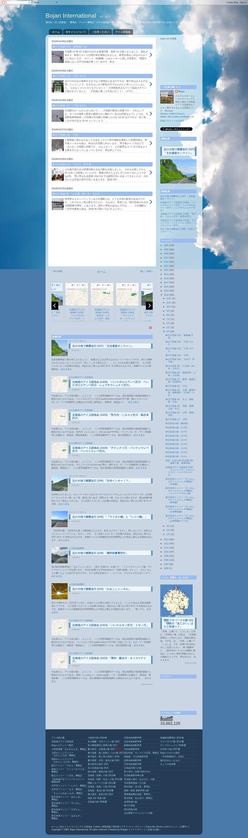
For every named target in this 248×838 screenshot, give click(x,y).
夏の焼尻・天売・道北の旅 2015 (103, 760)
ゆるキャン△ (171, 827)
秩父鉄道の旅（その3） (177, 448)
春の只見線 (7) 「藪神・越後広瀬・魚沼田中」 (181, 380)
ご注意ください (100, 31)
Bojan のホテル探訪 (170, 753)
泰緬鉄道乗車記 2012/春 (172, 738)
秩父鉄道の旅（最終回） (178, 423)
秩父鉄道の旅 (130, 809)
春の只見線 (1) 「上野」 (177, 419)
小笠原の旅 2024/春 (97, 738)
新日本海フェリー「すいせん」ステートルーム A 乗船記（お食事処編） (181, 509)
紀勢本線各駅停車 (133, 760)
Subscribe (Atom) (154, 827)
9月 (168, 311)
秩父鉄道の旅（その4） (177, 444)
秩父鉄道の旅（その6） (177, 436)
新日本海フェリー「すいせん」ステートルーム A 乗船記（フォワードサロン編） (181, 490)
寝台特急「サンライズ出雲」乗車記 (141, 753)
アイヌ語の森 (58, 738)
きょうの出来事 (168, 764)
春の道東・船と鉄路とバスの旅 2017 (106, 753)
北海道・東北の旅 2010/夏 (101, 790)
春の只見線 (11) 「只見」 (178, 355)
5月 (168, 327)
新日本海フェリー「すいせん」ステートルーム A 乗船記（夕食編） (181, 481)
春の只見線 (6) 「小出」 (177, 386)
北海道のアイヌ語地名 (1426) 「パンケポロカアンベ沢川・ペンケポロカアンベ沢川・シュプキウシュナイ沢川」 (178, 206)
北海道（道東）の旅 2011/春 (102, 787)
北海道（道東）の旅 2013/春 (102, 775)
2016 (166, 287)
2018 (166, 278)
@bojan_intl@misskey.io (172, 114)
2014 (166, 295)
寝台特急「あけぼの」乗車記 (138, 798)
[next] (149, 306)
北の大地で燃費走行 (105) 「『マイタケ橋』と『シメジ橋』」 (109, 516)
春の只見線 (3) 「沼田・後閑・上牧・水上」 (181, 407)
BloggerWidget (147, 684)
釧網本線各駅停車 (133, 745)
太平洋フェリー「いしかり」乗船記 (69, 786)
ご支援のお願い (153, 829)
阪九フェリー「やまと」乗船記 (66, 765)
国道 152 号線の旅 (97, 798)
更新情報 (106, 827)
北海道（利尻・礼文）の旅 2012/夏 (105, 779)
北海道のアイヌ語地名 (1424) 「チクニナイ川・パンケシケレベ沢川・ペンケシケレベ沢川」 (178, 223)
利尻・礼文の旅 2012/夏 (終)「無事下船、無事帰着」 (179, 461)
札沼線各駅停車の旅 (134, 775)
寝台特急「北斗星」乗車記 (137, 787)
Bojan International (72, 15)
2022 (166, 262)
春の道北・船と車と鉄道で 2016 (103, 756)
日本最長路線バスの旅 (135, 783)
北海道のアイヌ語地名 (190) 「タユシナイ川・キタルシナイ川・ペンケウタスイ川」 (180, 471)
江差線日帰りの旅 (133, 768)
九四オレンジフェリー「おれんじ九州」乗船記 (63, 754)
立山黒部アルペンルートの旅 (138, 813)
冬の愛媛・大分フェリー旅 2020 (103, 741)
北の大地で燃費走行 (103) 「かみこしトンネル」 (101, 589)
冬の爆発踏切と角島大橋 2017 (102, 745)
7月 (168, 319)
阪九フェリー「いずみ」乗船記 (66, 775)
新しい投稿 (145, 271)
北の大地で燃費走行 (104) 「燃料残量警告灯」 (100, 553)
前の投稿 (57, 271)
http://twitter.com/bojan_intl (181, 117)
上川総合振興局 (76, 548)
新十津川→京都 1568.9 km (137, 772)
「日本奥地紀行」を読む (172, 756)
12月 (168, 298)
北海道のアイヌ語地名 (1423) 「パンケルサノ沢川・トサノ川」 (110, 625)
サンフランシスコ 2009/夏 (173, 745)
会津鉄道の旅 (130, 802)
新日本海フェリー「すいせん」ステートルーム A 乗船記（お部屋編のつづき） (181, 518)
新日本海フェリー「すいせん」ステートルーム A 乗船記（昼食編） (181, 500)
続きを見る (66, 369)
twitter (97, 827)
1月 (168, 534)
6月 (168, 323)
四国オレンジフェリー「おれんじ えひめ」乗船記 (64, 760)
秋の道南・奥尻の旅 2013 (100, 772)
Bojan (182, 91)
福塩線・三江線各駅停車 (136, 756)
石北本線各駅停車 (133, 741)
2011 (166, 548)
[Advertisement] (102, 240)
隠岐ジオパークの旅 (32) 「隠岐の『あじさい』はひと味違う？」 (178, 623)
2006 (166, 568)
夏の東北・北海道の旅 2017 (101, 749)
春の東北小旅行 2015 (98, 764)
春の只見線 (129, 805)
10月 (168, 307)
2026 (166, 245)
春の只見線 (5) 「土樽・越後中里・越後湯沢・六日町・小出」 (181, 392)
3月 (168, 526)
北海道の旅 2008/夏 (97, 802)
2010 (166, 552)
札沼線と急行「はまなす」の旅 (139, 779)
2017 (166, 282)
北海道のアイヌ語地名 (62, 741)
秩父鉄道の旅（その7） (177, 432)
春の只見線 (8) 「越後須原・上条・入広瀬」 (181, 373)
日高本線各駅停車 (133, 738)
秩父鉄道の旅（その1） (177, 456)
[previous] (54, 306)
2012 (166, 543)
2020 (166, 270)
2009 (166, 556)
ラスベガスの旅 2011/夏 (172, 741)
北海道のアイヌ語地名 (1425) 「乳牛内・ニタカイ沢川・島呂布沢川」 (178, 215)
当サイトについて (76, 31)
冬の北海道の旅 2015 (98, 768)
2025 (166, 249)
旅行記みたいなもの (170, 760)
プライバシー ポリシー (132, 827)
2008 (166, 560)
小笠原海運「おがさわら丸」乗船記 (69, 749)
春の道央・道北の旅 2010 (100, 794)
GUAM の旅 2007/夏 (170, 749)
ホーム (56, 31)
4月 (168, 331)
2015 (166, 291)
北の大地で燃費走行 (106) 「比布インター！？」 (101, 480)
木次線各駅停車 (131, 749)
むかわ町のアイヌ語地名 (81, 377)
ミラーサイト (136, 829)
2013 (166, 539)
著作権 (116, 827)
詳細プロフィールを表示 (172, 121)
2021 (166, 266)
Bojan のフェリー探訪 (62, 745)
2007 (166, 564)
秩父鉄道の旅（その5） (177, 440)
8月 (168, 315)
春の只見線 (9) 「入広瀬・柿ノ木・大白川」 (181, 367)
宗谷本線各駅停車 (133, 764)
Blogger (124, 829)
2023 (166, 258)
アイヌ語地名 (122, 31)
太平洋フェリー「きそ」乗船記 (66, 789)
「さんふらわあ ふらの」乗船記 (67, 793)
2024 (166, 253)
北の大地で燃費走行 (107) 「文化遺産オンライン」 (103, 345)
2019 (166, 274)
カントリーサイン (77, 341)
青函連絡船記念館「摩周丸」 (138, 794)
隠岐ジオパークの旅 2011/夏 (102, 783)
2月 (168, 530)
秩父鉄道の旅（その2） (177, 452)
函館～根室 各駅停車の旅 (136, 790)
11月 (168, 303)
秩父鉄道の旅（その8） (177, 427)
